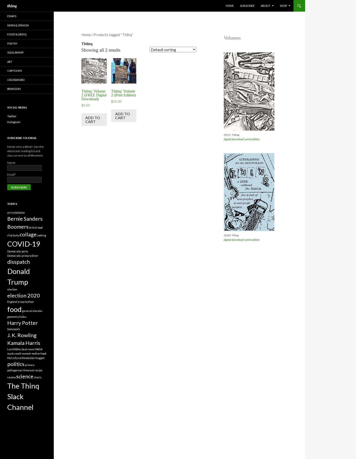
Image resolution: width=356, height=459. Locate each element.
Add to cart (92, 119)
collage (28, 234)
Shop (283, 5)
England (12, 301)
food (14, 309)
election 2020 (23, 295)
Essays (11, 16)
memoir (26, 353)
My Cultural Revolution (21, 357)
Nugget (40, 357)
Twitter (11, 116)
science (24, 376)
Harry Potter (22, 322)
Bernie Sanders (25, 218)
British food (36, 227)
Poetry (12, 43)
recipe (38, 370)
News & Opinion (18, 25)
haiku (22, 316)
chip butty (13, 235)
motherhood (39, 353)
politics (15, 364)
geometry (13, 316)
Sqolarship (15, 52)
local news (28, 349)
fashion (29, 301)
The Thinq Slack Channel (23, 396)
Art (9, 61)
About (265, 5)
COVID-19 (23, 244)
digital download (233, 139)
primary (29, 364)
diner (34, 255)
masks (11, 353)
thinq (12, 5)
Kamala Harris (23, 343)
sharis (37, 377)
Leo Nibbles (14, 349)
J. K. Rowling (22, 335)
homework (13, 329)
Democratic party (17, 251)
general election (32, 310)
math (18, 353)
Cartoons (14, 70)
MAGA (38, 349)
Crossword (15, 79)
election (12, 289)
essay (21, 301)
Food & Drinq (16, 34)
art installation (16, 212)
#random (14, 88)
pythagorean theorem (20, 370)
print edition (252, 139)
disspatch (18, 261)
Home (230, 5)
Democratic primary (19, 255)
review (11, 377)
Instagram (13, 122)
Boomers (18, 226)
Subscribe (247, 5)
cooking (41, 235)
